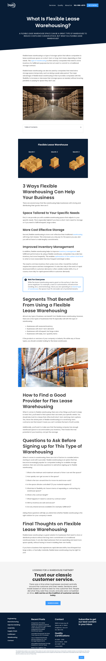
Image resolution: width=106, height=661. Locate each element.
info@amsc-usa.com (61, 628)
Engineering (12, 618)
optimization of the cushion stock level (69, 256)
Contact (11, 640)
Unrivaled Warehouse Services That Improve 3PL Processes (40, 634)
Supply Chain (12, 631)
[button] (80, 127)
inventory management (68, 251)
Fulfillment (11, 634)
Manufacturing (13, 622)
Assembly (11, 628)
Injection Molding (14, 625)
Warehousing (12, 637)
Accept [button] (81, 657)
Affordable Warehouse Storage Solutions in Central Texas (40, 644)
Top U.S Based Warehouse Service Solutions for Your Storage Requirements (39, 639)
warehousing (77, 234)
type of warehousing (38, 61)
